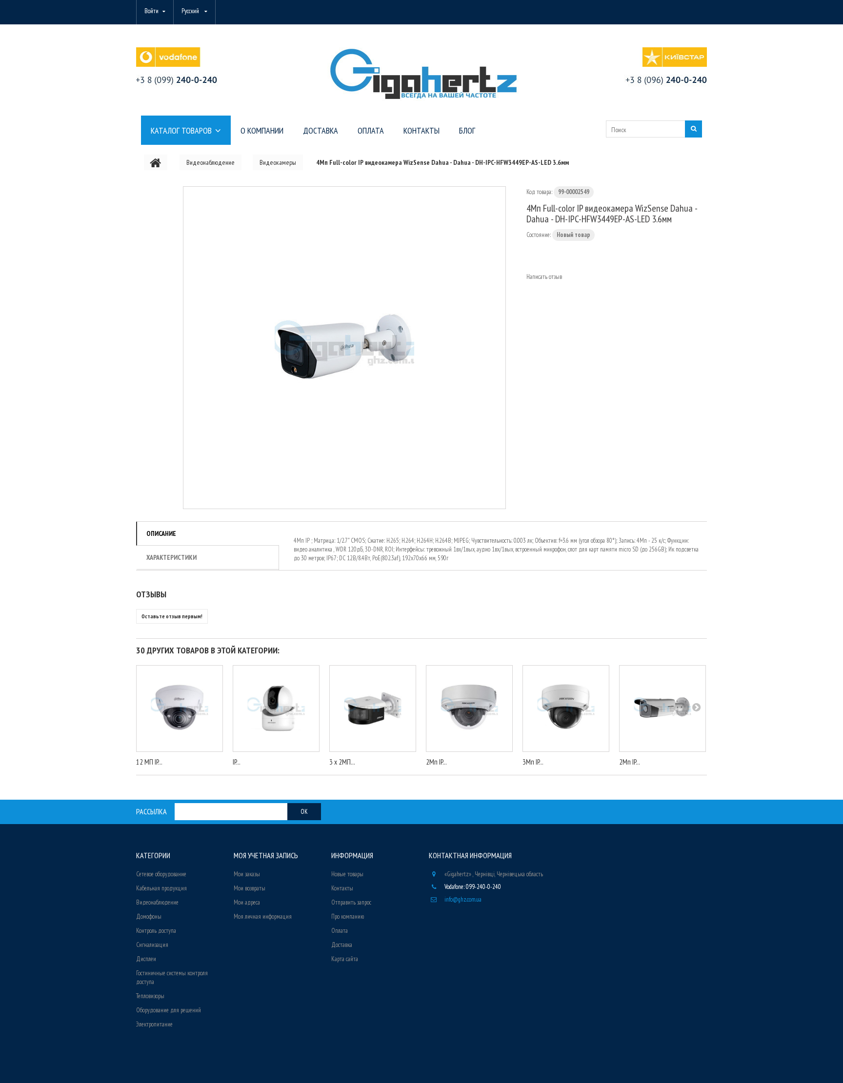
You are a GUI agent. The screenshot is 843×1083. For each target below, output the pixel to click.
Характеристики (171, 557)
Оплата (339, 930)
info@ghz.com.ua (463, 899)
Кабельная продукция (161, 888)
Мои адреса (247, 902)
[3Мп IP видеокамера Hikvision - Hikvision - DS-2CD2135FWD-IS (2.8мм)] (565, 708)
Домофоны (148, 916)
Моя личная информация (263, 916)
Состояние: (538, 235)
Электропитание (154, 1024)
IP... (237, 762)
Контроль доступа (156, 930)
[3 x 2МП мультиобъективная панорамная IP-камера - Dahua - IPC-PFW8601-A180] (372, 708)
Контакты (342, 888)
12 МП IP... (149, 762)
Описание (161, 533)
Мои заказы (247, 874)
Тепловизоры (150, 996)
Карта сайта (344, 959)
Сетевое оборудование (161, 874)
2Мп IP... (436, 762)
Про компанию (347, 916)
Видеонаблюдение (157, 902)
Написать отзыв (544, 277)
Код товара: (539, 192)
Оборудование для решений (168, 1010)
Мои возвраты (249, 888)
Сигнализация (152, 945)
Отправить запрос (351, 902)
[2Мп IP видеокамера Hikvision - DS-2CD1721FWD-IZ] (469, 708)
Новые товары (347, 874)
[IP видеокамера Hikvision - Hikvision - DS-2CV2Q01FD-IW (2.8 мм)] (276, 708)
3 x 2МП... (342, 762)
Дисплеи (146, 959)
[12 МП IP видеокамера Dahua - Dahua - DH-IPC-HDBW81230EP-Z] (179, 708)
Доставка (341, 945)
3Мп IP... (532, 762)
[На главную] (155, 162)
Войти (151, 11)
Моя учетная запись (266, 855)
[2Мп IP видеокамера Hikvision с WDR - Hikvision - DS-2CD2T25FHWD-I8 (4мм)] (662, 708)
